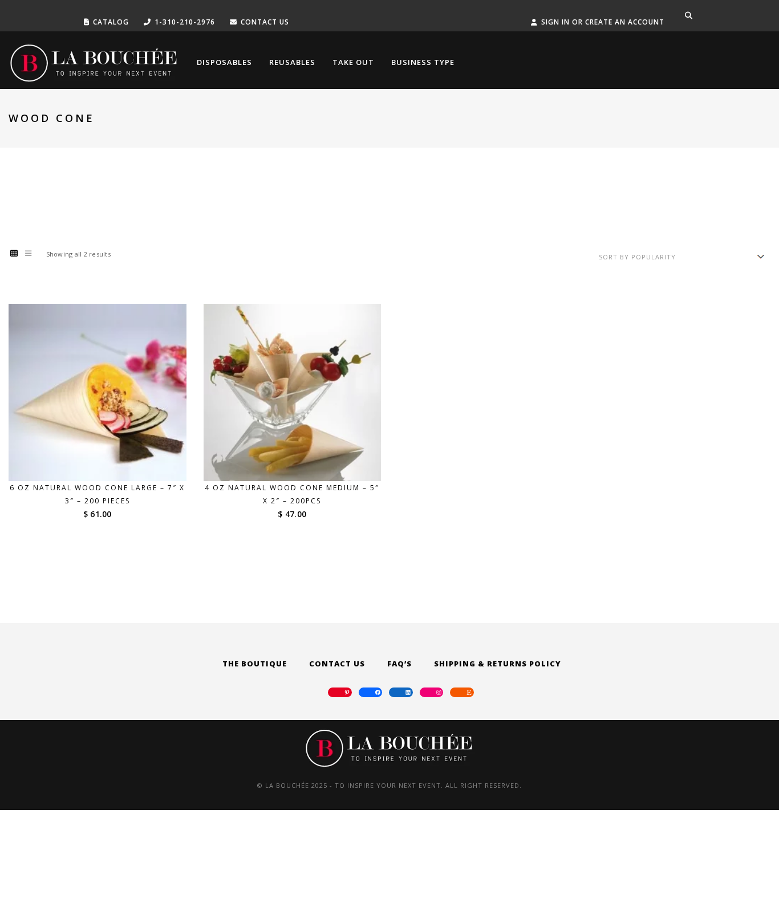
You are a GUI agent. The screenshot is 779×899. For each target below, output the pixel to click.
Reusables (292, 62)
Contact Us (337, 663)
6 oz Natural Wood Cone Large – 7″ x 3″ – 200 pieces (97, 494)
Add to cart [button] (104, 459)
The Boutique (254, 663)
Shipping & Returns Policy (497, 663)
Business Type (423, 62)
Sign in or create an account (602, 22)
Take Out (353, 62)
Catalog (111, 22)
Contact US (265, 22)
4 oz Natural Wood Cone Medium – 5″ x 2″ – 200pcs (292, 494)
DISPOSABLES (224, 62)
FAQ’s (399, 663)
